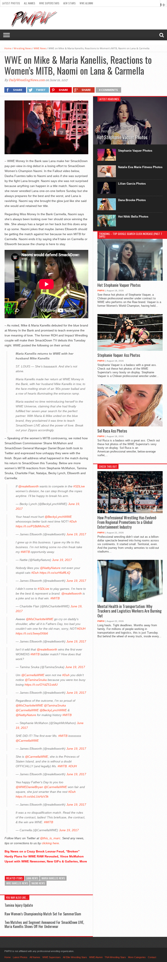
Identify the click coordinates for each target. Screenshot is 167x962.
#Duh (73, 521)
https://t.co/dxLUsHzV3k (32, 796)
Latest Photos (11, 3)
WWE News (40, 48)
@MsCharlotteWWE (39, 619)
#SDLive (79, 486)
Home (8, 48)
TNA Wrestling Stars (115, 957)
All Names (29, 3)
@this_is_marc (50, 838)
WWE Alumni (86, 3)
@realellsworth (28, 486)
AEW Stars (69, 3)
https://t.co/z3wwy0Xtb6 (32, 633)
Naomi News (38, 883)
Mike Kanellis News (17, 883)
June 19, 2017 (76, 534)
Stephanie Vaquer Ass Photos (118, 355)
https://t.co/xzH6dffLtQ (55, 572)
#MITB (25, 552)
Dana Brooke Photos (132, 200)
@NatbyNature (50, 568)
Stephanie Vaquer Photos (135, 150)
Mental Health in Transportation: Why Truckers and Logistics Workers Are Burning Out (129, 611)
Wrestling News (23, 48)
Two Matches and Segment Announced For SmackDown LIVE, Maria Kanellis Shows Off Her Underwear (44, 924)
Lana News (32, 878)
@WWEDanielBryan (29, 787)
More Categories (137, 957)
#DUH (81, 628)
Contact (152, 957)
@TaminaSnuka (36, 680)
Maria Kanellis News (53, 878)
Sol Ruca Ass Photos (112, 431)
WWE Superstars (49, 3)
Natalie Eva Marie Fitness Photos (140, 167)
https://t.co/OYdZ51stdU (41, 684)
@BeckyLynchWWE (58, 516)
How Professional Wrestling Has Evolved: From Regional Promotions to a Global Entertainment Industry (127, 522)
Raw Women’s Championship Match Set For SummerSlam (43, 913)
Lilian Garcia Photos (132, 183)
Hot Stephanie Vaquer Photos (118, 285)
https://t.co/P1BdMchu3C (33, 526)
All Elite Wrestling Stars (75, 957)
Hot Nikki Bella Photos (133, 216)
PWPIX (101, 290)
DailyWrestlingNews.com (27, 80)
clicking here (50, 843)
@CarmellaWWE (32, 675)
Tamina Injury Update (19, 905)
